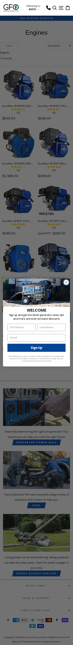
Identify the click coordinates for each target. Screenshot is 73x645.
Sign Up (36, 348)
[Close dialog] (66, 282)
